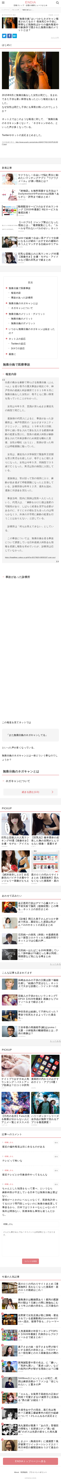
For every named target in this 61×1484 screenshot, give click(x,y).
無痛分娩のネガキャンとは (23, 303)
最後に (12, 354)
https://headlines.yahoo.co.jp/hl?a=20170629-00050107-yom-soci (30, 557)
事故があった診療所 (22, 297)
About (16, 1472)
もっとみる (55, 964)
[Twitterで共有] (4, 36)
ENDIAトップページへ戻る (30, 1461)
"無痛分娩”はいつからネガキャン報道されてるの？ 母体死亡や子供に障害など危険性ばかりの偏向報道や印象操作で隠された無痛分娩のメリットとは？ (38, 24)
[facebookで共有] (9, 36)
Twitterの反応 (18, 343)
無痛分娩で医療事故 (20, 288)
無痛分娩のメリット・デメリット (27, 314)
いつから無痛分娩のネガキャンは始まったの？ (32, 331)
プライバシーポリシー (38, 1472)
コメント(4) (55, 37)
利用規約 (24, 1472)
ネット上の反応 (17, 339)
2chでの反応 (18, 348)
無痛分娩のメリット (22, 318)
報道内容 (16, 293)
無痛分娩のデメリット (23, 323)
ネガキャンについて (22, 308)
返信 (56, 1142)
